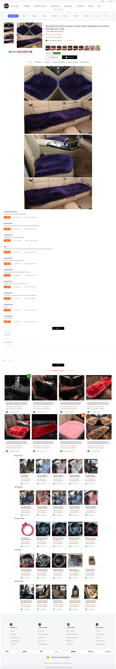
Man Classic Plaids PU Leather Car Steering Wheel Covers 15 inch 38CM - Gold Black (42, 538)
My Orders (98, 631)
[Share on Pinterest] (19, 52)
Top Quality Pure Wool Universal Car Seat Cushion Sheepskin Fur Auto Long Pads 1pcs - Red (43, 442)
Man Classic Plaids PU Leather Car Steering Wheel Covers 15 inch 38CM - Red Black (58, 538)
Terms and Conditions (71, 637)
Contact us (13, 634)
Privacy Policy (69, 644)
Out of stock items (42, 640)
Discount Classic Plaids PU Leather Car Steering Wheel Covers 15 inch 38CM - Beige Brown (59, 570)
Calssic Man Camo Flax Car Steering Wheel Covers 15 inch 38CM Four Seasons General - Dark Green (42, 570)
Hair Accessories (55, 6)
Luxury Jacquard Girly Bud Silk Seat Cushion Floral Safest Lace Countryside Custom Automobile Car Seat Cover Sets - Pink (59, 476)
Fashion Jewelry (68, 6)
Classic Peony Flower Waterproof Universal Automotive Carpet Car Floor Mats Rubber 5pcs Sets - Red (74, 570)
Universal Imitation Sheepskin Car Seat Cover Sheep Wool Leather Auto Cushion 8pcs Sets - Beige (91, 601)
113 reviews (70, 40)
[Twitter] (12, 52)
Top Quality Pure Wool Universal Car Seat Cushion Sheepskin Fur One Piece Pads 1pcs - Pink (71, 442)
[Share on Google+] (24, 52)
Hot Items (90, 6)
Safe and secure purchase (72, 634)
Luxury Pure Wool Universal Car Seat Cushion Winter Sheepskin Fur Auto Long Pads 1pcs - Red (98, 403)
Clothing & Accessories (40, 6)
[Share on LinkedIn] (26, 52)
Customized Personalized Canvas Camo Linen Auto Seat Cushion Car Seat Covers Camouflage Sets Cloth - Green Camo (27, 476)
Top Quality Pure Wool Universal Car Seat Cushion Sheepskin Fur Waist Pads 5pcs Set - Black (70, 403)
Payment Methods (15, 637)
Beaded (34, 16)
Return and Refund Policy (44, 634)
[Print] (15, 52)
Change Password (100, 640)
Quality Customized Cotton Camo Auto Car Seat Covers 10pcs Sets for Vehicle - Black (75, 601)
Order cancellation (70, 631)
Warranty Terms (41, 637)
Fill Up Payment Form (101, 644)
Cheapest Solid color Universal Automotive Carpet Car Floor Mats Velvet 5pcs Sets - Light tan (91, 570)
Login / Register (99, 634)
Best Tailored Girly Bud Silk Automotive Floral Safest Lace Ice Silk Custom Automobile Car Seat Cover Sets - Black (27, 601)
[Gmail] (22, 52)
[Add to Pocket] (29, 52)
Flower (96, 16)
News (99, 6)
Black (44, 16)
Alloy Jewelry (80, 6)
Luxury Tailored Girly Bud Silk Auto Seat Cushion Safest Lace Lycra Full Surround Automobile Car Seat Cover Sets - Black (91, 476)
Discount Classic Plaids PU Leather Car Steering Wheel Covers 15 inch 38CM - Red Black (91, 538)
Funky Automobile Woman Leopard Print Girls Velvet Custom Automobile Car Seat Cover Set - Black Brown (43, 601)
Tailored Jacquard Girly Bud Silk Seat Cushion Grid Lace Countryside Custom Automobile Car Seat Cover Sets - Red (91, 507)
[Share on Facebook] (10, 52)
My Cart (98, 637)
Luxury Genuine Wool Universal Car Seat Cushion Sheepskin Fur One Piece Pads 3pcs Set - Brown (98, 442)
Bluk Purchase (41, 631)
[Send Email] (17, 52)
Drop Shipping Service (43, 644)
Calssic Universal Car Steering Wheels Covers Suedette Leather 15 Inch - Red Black (27, 570)
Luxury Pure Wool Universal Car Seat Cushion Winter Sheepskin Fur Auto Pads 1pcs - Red (16, 442)
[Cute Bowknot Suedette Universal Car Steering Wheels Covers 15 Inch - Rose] (27, 535)
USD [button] (102, 1)
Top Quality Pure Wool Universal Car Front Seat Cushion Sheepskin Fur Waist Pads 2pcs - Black (43, 403)
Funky (106, 16)
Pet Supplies (27, 6)
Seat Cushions (13, 16)
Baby (24, 16)
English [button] (111, 1)
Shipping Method (15, 640)
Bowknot (55, 16)
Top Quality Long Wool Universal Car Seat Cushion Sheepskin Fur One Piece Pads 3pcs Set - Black (17, 403)
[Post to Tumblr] (31, 52)
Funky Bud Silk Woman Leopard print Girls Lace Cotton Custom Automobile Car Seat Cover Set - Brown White (59, 601)
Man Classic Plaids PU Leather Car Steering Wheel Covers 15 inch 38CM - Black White (75, 538)
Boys (65, 16)
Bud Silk (76, 16)
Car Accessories (15, 6)
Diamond (86, 16)
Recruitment (13, 644)
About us (13, 631)
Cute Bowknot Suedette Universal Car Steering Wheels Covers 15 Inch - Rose (27, 538)
